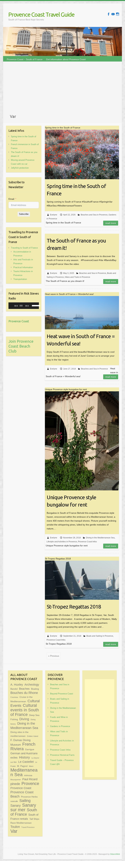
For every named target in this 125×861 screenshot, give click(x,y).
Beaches (24, 688)
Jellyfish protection (20, 168)
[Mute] (31, 305)
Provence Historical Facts (62, 755)
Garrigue (29, 749)
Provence (30, 783)
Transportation (20, 279)
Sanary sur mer (23, 807)
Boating (35, 689)
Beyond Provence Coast (61, 693)
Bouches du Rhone (24, 693)
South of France (23, 812)
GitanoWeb (115, 854)
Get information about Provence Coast (66, 59)
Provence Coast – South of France (24, 59)
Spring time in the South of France (76, 189)
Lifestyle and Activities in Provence (62, 541)
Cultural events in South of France (24, 710)
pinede (15, 784)
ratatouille (14, 801)
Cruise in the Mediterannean (21, 699)
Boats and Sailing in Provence (99, 636)
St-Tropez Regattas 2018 (74, 607)
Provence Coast (18, 321)
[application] (23, 305)
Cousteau (14, 697)
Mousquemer (15, 780)
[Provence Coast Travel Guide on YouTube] (113, 14)
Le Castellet (26, 761)
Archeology (31, 684)
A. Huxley (16, 684)
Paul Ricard (29, 779)
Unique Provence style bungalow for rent (71, 501)
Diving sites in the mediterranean (19, 734)
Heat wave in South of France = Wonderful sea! (81, 339)
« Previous (53, 656)
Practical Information (23, 267)
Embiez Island (32, 736)
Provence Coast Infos (87, 541)
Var (13, 831)
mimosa (28, 775)
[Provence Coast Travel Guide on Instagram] (117, 14)
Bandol (14, 689)
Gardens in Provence (60, 726)
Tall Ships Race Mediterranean (24, 821)
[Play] (12, 305)
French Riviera (22, 746)
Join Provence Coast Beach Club (21, 346)
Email (11, 199)
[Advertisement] (62, 89)
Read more (110, 223)
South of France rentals (24, 816)
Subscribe (23, 214)
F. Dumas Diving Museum (20, 742)
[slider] (34, 305)
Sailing (25, 800)
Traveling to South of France (24, 248)
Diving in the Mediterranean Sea (100, 538)
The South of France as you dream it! (76, 244)
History (24, 757)
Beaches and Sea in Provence (94, 215)
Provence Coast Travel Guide (41, 14)
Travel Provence (28, 827)
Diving (24, 719)
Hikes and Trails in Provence (77, 277)
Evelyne (53, 215)
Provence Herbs (29, 796)
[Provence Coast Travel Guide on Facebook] (108, 14)
